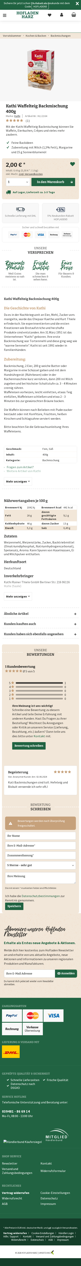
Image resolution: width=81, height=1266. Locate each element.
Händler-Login (66, 1233)
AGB (5, 1204)
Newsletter (9, 1163)
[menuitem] (7, 15)
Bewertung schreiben (29, 745)
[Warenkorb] (74, 15)
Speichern (14, 906)
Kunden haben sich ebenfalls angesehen (34, 634)
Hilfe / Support (10, 1236)
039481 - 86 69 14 (16, 1111)
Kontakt (39, 736)
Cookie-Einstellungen (55, 1193)
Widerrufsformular (53, 1171)
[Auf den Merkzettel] (72, 164)
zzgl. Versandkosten (31, 174)
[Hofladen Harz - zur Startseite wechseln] (28, 15)
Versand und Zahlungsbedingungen (17, 1171)
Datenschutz (49, 1198)
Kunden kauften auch (20, 624)
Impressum (48, 1204)
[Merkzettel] (49, 15)
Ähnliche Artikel (16, 614)
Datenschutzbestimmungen (41, 896)
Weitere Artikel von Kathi (23, 471)
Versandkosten (69, 1227)
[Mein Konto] (62, 15)
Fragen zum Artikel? (20, 467)
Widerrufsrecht (12, 1198)
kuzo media (60, 1253)
